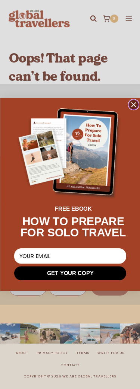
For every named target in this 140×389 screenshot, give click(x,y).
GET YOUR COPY (70, 273)
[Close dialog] (133, 105)
